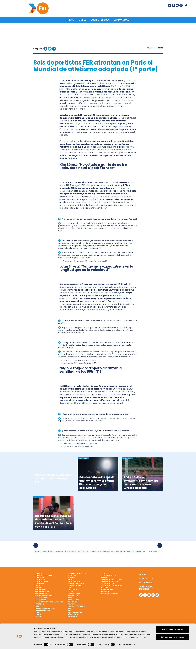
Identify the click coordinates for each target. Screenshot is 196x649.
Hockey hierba (74, 594)
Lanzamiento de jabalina (111, 579)
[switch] (70, 644)
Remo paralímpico (42, 610)
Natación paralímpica (43, 596)
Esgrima (71, 577)
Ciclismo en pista (41, 592)
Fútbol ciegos (74, 581)
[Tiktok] (157, 595)
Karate (104, 577)
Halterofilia (73, 590)
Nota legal (146, 582)
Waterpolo (72, 616)
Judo (103, 573)
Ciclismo (38, 588)
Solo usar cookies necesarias (172, 637)
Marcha (104, 588)
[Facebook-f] (173, 5)
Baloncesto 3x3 (41, 581)
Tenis (70, 598)
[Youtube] (177, 5)
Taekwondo (73, 596)
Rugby (37, 612)
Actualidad (121, 19)
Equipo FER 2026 (100, 19)
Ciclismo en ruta (41, 594)
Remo (36, 606)
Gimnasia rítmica (75, 586)
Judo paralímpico (108, 575)
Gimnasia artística (76, 584)
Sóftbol (38, 616)
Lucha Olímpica (107, 584)
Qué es (82, 19)
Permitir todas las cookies (172, 629)
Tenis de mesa (73, 600)
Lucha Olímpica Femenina (111, 586)
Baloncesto (39, 579)
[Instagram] (181, 5)
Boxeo (37, 586)
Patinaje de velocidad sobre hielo (48, 602)
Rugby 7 (37, 614)
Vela (69, 608)
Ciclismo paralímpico (77, 573)
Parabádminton (41, 598)
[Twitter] (169, 5)
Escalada (72, 575)
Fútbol (71, 579)
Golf (70, 588)
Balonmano (39, 584)
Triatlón (72, 604)
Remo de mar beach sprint (45, 608)
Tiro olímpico (74, 602)
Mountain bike (107, 590)
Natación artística (109, 594)
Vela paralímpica (75, 612)
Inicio (70, 19)
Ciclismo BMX (40, 590)
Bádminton (39, 577)
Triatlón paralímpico (77, 606)
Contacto (146, 578)
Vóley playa (73, 614)
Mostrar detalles (125, 644)
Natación (105, 592)
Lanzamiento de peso (110, 581)
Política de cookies (146, 588)
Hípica (70, 592)
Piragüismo (39, 604)
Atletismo (38, 573)
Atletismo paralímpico (44, 575)
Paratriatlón (40, 600)
